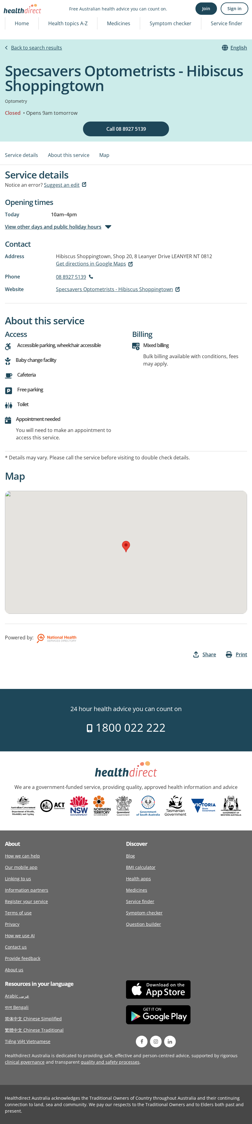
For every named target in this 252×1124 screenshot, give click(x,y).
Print (241, 654)
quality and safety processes (110, 1062)
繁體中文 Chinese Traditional (34, 1030)
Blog (130, 856)
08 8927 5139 (71, 277)
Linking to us (18, 879)
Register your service (26, 901)
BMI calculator (141, 867)
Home (22, 23)
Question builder (143, 924)
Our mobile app (21, 867)
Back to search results (36, 47)
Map (104, 155)
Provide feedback (22, 958)
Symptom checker (170, 23)
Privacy (12, 924)
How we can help (22, 856)
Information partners (26, 890)
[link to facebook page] (142, 1041)
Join (206, 8)
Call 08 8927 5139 (126, 129)
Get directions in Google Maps (91, 263)
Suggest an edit (62, 185)
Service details (21, 155)
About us (14, 970)
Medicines (118, 23)
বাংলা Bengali (17, 1007)
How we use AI (20, 935)
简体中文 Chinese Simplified (33, 1019)
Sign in (234, 8)
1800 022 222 (129, 727)
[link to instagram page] (156, 1041)
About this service (68, 155)
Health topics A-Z (68, 23)
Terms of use (18, 913)
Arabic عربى (17, 996)
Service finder (226, 23)
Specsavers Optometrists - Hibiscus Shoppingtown (114, 289)
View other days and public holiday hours (53, 226)
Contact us (16, 947)
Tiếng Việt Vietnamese (27, 1041)
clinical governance (25, 1062)
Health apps (138, 879)
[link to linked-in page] (170, 1041)
